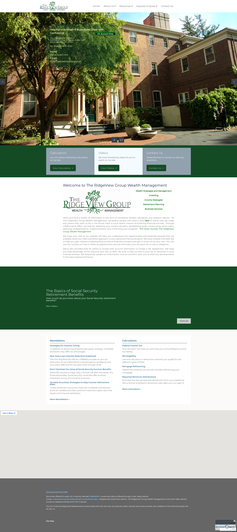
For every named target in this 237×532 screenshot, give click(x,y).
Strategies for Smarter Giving (64, 345)
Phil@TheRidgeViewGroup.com (65, 61)
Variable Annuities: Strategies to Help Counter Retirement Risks (79, 383)
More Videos (52, 306)
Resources (125, 6)
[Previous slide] (3, 81)
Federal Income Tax (132, 345)
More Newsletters (59, 399)
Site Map (50, 521)
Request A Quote (145, 6)
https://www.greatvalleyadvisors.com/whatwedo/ (75, 499)
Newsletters (57, 340)
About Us (109, 6)
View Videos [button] (107, 168)
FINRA (92, 496)
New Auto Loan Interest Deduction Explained (73, 356)
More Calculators (131, 389)
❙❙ (121, 140)
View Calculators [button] (62, 168)
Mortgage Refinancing (133, 366)
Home (96, 6)
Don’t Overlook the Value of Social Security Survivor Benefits (80, 369)
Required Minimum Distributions (139, 377)
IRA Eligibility (129, 356)
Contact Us (167, 6)
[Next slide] (234, 81)
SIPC (98, 496)
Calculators (129, 340)
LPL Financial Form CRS (57, 492)
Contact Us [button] (155, 168)
